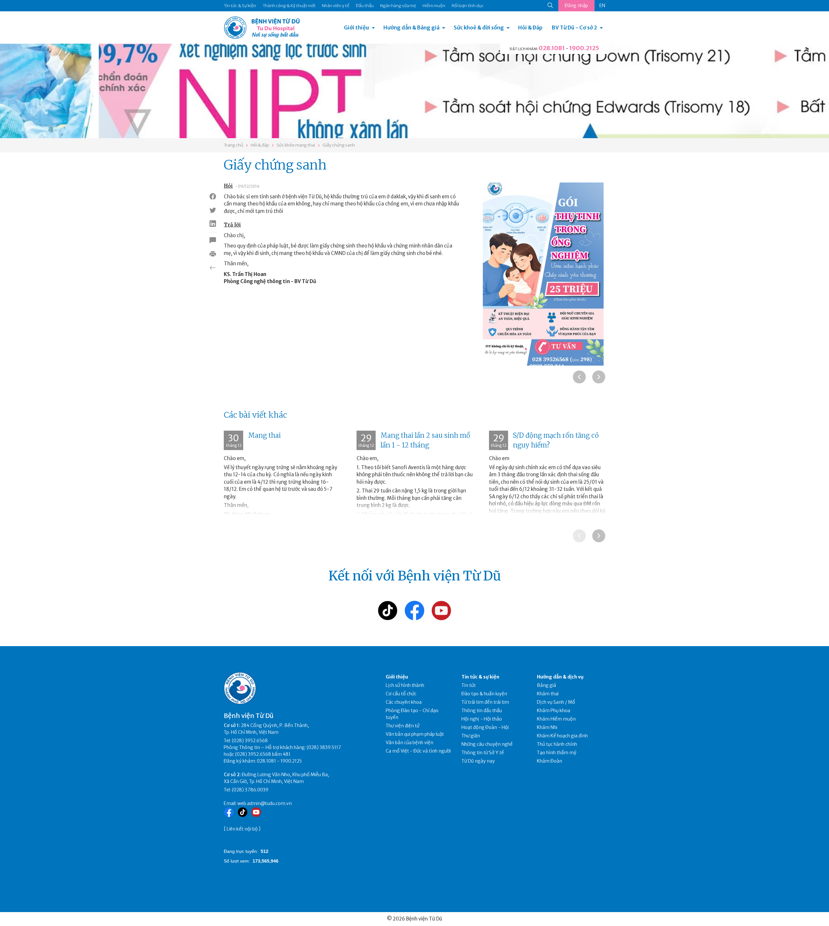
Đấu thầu (365, 5)
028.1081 (552, 48)
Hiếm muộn (434, 5)
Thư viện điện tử (403, 726)
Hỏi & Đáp (530, 27)
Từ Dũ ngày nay (478, 761)
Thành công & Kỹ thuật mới (289, 5)
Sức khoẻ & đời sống (479, 27)
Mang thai (264, 435)
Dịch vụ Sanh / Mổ (556, 702)
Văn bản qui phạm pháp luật (415, 734)
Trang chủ (233, 145)
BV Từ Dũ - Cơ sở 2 (574, 27)
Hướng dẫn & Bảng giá (411, 27)
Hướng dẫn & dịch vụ (560, 677)
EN (602, 5)
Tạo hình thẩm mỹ (556, 752)
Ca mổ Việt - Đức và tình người (418, 751)
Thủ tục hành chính (557, 744)
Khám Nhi (547, 727)
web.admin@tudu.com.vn (264, 803)
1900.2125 (584, 48)
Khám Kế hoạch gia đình (562, 736)
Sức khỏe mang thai (296, 145)
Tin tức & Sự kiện (240, 5)
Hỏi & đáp (260, 145)
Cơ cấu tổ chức (401, 694)
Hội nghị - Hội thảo (481, 719)
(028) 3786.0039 (250, 790)
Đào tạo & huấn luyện (484, 694)
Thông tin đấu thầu (481, 710)
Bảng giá (546, 685)
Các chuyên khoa (404, 702)
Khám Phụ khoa (553, 710)
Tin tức (468, 685)
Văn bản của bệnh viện (409, 742)
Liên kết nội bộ (242, 829)
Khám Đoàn (549, 761)
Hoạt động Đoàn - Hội (485, 727)
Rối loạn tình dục (468, 5)
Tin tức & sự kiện (480, 677)
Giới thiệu (356, 27)
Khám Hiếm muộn (556, 719)
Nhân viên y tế (335, 5)
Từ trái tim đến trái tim (485, 702)
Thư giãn (470, 736)
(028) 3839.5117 (324, 747)
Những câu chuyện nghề (487, 744)
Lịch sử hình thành (405, 685)
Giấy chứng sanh (339, 145)
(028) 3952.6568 (250, 741)
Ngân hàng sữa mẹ (398, 5)
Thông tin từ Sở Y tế (482, 752)
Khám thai (548, 694)
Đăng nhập (576, 5)
